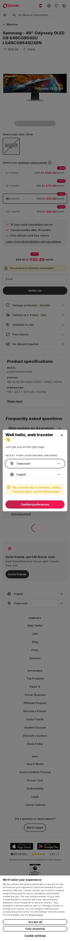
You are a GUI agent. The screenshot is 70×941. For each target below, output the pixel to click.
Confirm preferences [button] (35, 504)
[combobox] (35, 464)
